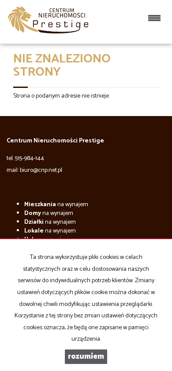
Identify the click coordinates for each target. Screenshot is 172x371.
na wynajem (56, 205)
